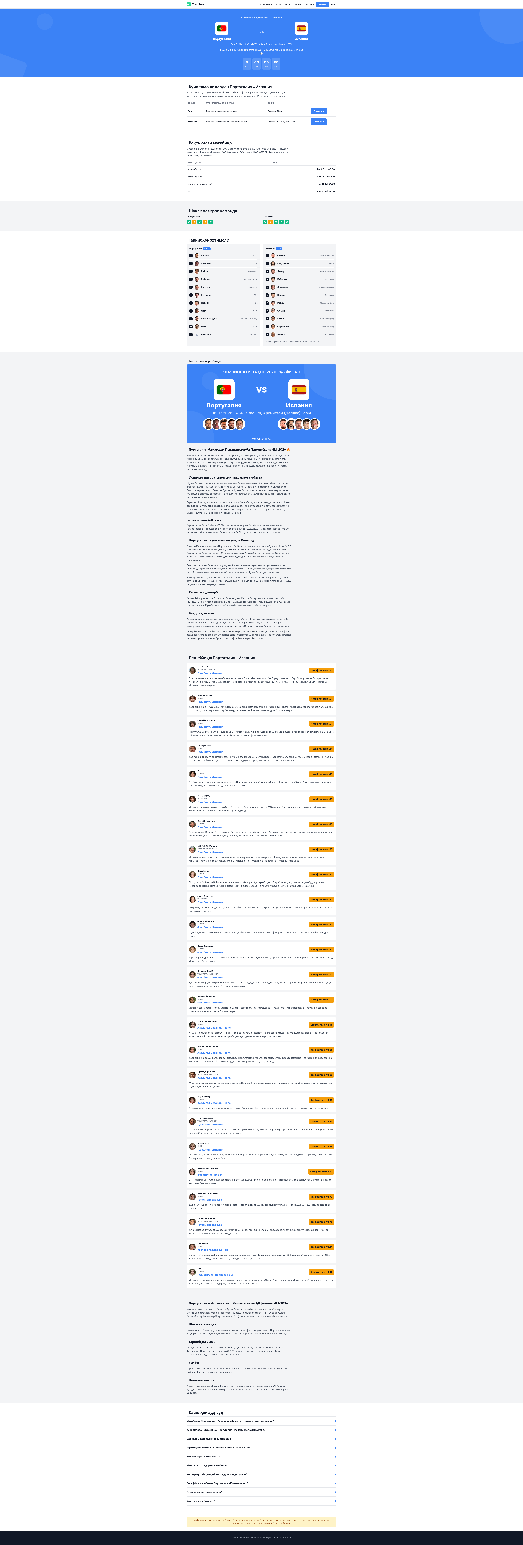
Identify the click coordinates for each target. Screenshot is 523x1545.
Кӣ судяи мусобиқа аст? (201, 1501)
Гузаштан (319, 111)
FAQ (333, 4)
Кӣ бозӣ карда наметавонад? (204, 1456)
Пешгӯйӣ (322, 4)
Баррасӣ (310, 4)
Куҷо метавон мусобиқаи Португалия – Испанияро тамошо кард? (226, 1429)
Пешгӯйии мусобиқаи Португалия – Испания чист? (217, 1483)
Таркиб (298, 4)
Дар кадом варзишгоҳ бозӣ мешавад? (209, 1438)
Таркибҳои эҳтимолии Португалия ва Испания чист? (218, 1447)
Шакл (288, 4)
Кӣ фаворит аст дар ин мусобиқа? (207, 1465)
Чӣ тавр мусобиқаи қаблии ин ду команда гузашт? (217, 1474)
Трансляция (266, 4)
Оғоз (278, 4)
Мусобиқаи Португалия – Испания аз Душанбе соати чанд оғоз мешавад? (230, 1421)
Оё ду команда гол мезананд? (204, 1492)
